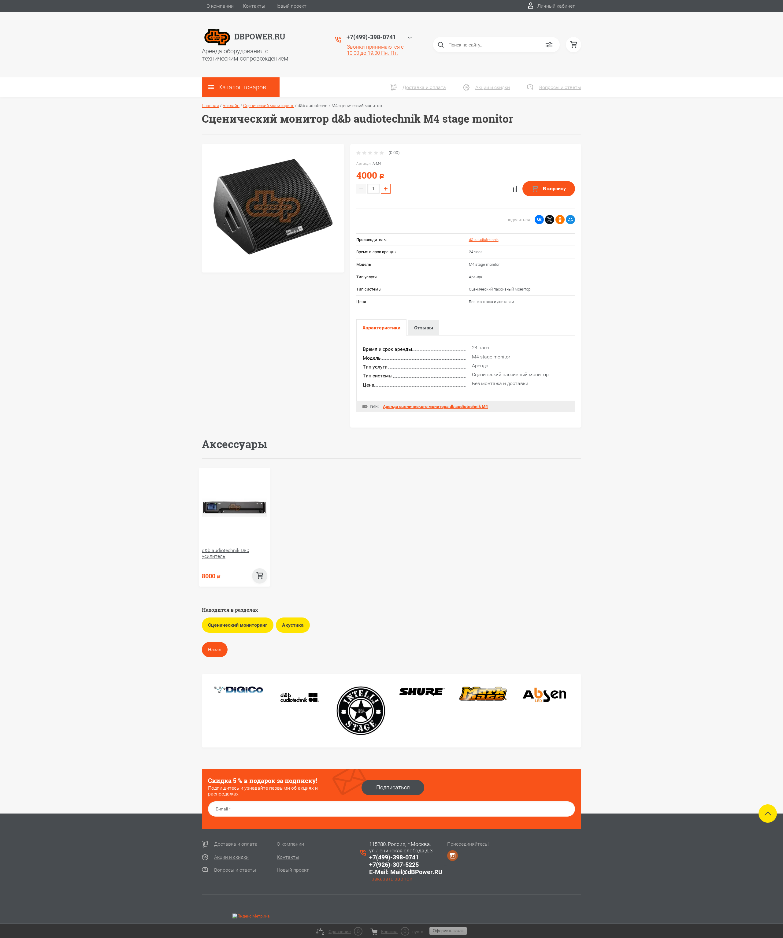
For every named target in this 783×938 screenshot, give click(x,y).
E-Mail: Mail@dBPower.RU (405, 872)
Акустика (293, 625)
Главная (210, 105)
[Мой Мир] (570, 219)
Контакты (254, 6)
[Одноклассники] (560, 219)
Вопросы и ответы (560, 87)
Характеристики (381, 328)
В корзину (554, 188)
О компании (220, 6)
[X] (549, 219)
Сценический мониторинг (268, 105)
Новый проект (290, 6)
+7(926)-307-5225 (394, 864)
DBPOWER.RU (259, 37)
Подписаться (393, 787)
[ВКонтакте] (539, 219)
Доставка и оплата (424, 87)
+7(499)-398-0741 (394, 857)
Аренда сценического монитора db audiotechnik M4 (435, 406)
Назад (214, 649)
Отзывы (423, 328)
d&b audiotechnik (484, 239)
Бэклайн (231, 105)
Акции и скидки (492, 87)
